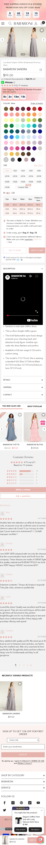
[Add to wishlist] (41, 30)
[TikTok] (30, 802)
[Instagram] (13, 802)
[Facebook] (4, 802)
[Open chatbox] (40, 839)
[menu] (2, 23)
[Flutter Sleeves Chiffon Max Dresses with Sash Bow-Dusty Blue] (11, 427)
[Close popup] (41, 810)
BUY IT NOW (15, 250)
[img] (6, 519)
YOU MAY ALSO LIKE (11, 406)
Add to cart (37, 250)
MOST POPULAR (34, 406)
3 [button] (23, 665)
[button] (2, 40)
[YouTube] (38, 802)
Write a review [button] (23, 489)
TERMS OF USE (37, 761)
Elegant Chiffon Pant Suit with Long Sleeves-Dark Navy (31, 819)
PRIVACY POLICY (25, 763)
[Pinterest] (21, 802)
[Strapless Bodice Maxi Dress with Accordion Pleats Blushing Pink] (35, 427)
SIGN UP (23, 755)
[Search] (10, 23)
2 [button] (19, 665)
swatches (29, 240)
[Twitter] (4, 810)
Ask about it (35, 830)
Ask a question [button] (23, 496)
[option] (11, 42)
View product (20, 830)
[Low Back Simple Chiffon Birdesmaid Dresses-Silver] (11, 696)
